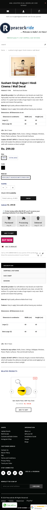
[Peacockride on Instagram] (21, 473)
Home (3, 50)
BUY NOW (7, 240)
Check (28, 198)
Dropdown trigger (23, 11)
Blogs (26, 442)
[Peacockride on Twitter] (9, 473)
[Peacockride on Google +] (15, 473)
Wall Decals (5, 434)
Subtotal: (4, 205)
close (45, 3)
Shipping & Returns (11, 271)
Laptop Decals (5, 431)
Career (27, 439)
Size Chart (8, 276)
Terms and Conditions (8, 458)
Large (4, 158)
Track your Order (6, 463)
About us (27, 431)
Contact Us (4, 450)
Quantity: (4, 184)
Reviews (7, 281)
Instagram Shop (6, 439)
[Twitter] (43, 253)
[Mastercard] (20, 501)
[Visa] (3, 501)
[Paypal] (29, 501)
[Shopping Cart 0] (39, 11)
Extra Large (13, 158)
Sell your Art (29, 434)
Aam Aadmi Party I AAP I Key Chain (23, 401)
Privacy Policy (5, 461)
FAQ (2, 455)
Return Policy (5, 453)
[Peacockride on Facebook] (3, 473)
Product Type (6, 90)
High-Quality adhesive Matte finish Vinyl (16, 177)
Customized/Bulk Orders (9, 436)
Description (8, 265)
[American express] (11, 501)
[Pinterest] (38, 255)
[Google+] (41, 255)
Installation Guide (30, 436)
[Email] (37, 253)
